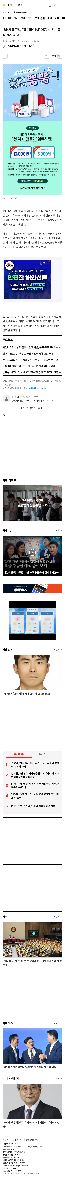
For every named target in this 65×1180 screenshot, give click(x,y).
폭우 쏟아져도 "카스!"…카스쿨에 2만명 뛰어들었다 (29, 366)
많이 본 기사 (19, 754)
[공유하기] (50, 5)
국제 (49, 18)
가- (46, 56)
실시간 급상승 (46, 754)
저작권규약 (17, 1140)
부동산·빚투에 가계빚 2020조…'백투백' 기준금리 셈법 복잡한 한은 (32, 372)
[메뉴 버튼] (60, 5)
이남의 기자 (11, 41)
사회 (57, 18)
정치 (16, 18)
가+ (60, 56)
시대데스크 (9, 1023)
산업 (30, 18)
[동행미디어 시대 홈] (12, 5)
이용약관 (6, 1140)
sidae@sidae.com (35, 388)
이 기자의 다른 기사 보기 (31, 407)
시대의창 (8, 650)
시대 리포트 (9, 480)
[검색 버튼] (55, 5)
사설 (5, 917)
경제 (23, 18)
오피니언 (7, 18)
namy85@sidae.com (29, 397)
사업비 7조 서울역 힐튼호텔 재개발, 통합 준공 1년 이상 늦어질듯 (32, 347)
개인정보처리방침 (31, 1140)
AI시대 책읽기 (11, 1078)
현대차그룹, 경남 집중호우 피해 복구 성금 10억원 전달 (30, 360)
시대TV (7, 530)
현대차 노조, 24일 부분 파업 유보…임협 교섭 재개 (28, 353)
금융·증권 (40, 18)
